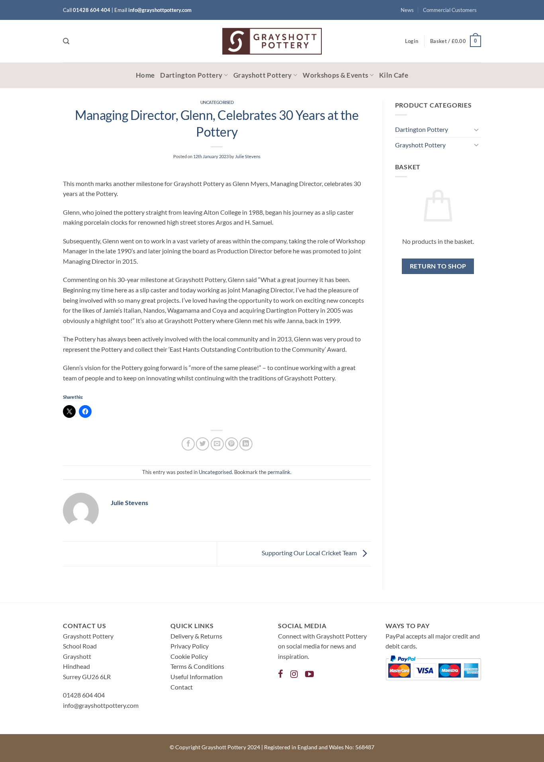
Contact (181, 687)
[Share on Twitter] (202, 444)
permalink (279, 472)
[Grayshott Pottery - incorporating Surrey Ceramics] (272, 41)
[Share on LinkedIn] (245, 444)
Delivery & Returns (196, 636)
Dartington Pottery (191, 75)
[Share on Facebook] (188, 444)
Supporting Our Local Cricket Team (310, 553)
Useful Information (196, 676)
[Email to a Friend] (217, 444)
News (407, 10)
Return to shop (438, 266)
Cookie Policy (189, 656)
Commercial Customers (450, 10)
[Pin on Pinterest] (231, 444)
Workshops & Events (335, 75)
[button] (66, 41)
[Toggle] (476, 129)
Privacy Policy (189, 646)
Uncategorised (217, 102)
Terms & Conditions (197, 666)
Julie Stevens (247, 156)
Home (145, 75)
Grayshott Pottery (262, 75)
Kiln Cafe (393, 75)
